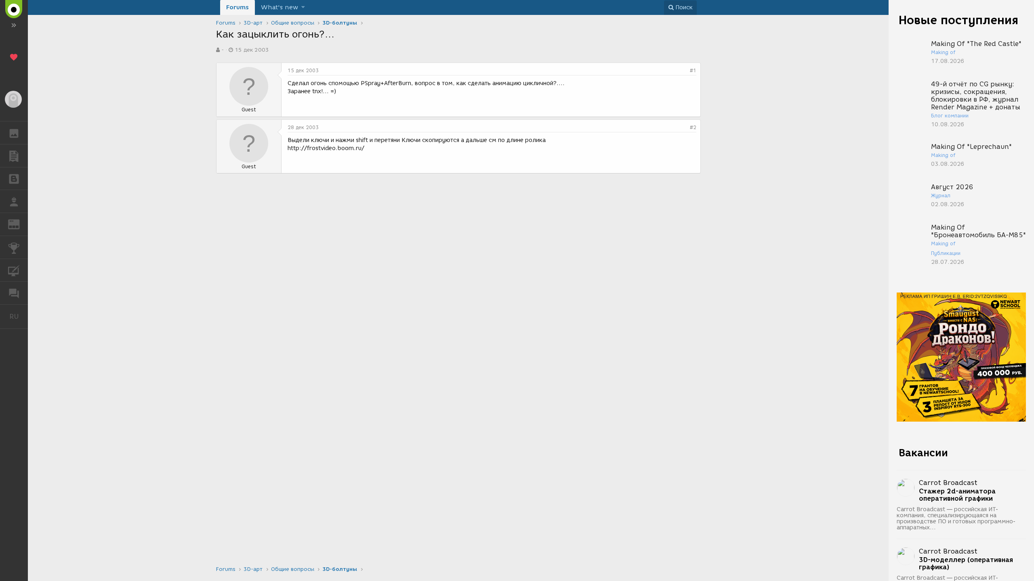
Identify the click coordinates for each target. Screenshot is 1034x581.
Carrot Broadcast (948, 483)
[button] (303, 7)
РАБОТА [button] (14, 201)
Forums (237, 7)
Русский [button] (18, 316)
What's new (279, 7)
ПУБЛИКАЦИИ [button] (14, 155)
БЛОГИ (14, 178)
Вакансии (923, 453)
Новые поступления (958, 20)
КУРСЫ (14, 270)
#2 (693, 127)
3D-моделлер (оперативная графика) (966, 563)
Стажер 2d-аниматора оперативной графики (957, 495)
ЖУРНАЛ (19, 224)
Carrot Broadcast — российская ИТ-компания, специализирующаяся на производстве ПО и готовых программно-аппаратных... (956, 518)
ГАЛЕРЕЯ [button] (14, 132)
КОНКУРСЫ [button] (14, 247)
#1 (693, 70)
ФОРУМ (14, 293)
